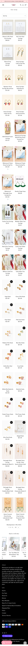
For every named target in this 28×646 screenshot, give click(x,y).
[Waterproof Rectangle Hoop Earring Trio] (7, 182)
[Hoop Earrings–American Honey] (20, 102)
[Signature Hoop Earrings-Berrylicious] (7, 77)
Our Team (4, 593)
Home (12, 9)
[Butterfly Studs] (20, 380)
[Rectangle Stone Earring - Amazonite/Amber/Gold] (20, 478)
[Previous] (2, 548)
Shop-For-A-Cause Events (9, 603)
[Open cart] (25, 5)
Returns (4, 598)
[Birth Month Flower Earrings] (7, 127)
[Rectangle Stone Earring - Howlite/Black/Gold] (7, 478)
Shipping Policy (6, 608)
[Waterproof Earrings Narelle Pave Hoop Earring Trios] (20, 127)
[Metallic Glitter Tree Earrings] (20, 212)
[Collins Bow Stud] (7, 357)
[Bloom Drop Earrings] (7, 52)
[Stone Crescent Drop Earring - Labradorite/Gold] (7, 505)
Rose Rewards (5, 600)
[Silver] (7, 169)
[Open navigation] (3, 5)
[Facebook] (2, 633)
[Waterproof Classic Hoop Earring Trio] (20, 154)
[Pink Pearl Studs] (20, 310)
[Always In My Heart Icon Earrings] (7, 27)
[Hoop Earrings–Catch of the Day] (20, 52)
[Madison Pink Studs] (7, 333)
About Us (4, 595)
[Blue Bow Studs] (20, 333)
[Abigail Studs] (20, 427)
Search (4, 590)
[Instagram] (4, 633)
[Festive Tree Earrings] (7, 212)
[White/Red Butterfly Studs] (7, 380)
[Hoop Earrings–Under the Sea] (7, 102)
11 (15, 527)
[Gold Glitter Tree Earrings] (20, 262)
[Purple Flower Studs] (7, 405)
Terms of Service (6, 615)
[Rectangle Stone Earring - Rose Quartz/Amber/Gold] (20, 451)
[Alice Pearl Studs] (7, 428)
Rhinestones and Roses (18, 639)
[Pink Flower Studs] (20, 405)
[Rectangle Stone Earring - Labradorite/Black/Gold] (7, 451)
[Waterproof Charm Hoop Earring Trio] (7, 154)
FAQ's (3, 610)
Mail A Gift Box (14, 534)
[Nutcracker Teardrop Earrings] (7, 237)
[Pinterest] (6, 633)
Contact (4, 613)
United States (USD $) (10, 621)
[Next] (25, 548)
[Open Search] (20, 5)
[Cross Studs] (20, 357)
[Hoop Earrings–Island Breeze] (20, 77)
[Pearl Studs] (7, 310)
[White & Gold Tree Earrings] (7, 262)
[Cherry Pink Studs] (20, 287)
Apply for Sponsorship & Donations (11, 605)
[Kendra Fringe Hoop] (20, 182)
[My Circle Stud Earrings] (20, 27)
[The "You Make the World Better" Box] (14, 544)
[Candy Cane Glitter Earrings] (20, 237)
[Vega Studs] (7, 287)
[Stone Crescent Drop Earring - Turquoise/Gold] (20, 505)
